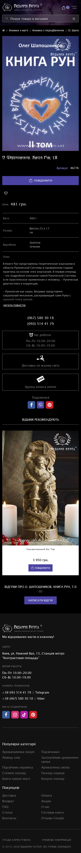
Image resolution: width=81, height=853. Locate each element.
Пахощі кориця (52, 773)
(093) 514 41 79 (40, 324)
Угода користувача (16, 839)
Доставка (9, 795)
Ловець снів (11, 757)
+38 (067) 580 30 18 (17, 698)
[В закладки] (40, 193)
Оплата (46, 795)
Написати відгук (40, 600)
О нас (45, 806)
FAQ (5, 806)
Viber (41, 698)
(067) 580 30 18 (40, 318)
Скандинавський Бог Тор (40, 549)
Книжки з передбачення (48, 30)
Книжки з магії (18, 30)
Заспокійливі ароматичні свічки (60, 759)
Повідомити (43, 180)
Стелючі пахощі (14, 773)
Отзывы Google (52, 818)
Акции (46, 801)
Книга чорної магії (16, 778)
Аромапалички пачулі (18, 752)
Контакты (9, 818)
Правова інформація (56, 839)
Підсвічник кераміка (17, 767)
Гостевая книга (52, 812)
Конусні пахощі (52, 778)
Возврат (8, 801)
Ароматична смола (55, 767)
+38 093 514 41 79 (16, 692)
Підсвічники (50, 752)
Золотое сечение (35, 244)
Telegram (42, 692)
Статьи (7, 812)
